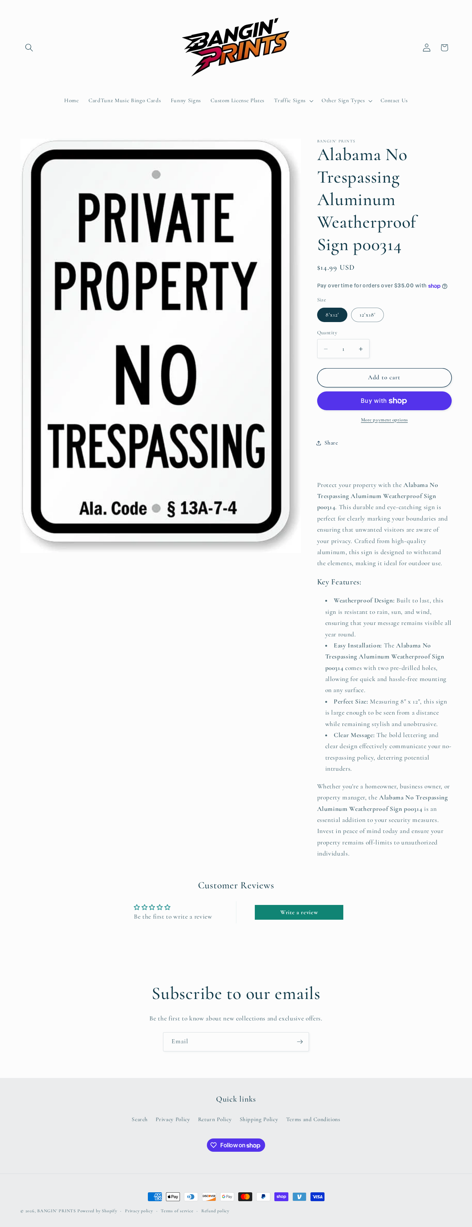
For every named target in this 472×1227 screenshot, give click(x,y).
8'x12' (332, 314)
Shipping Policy (259, 1119)
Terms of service (177, 1210)
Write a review (299, 912)
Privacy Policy (173, 1119)
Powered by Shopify (97, 1210)
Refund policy (215, 1210)
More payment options (384, 420)
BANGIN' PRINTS (56, 1210)
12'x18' (367, 314)
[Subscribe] (300, 1041)
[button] (29, 47)
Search (140, 1119)
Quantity (327, 333)
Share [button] (331, 442)
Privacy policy (139, 1210)
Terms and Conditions (313, 1119)
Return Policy (215, 1119)
